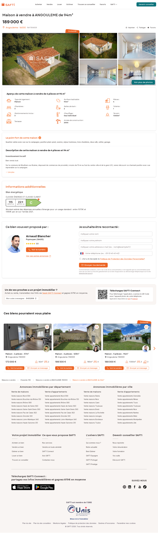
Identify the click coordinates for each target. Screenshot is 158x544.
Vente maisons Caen (91, 403)
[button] (28, 337)
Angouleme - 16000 (16, 27)
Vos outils (116, 456)
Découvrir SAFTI (119, 460)
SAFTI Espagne (92, 456)
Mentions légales (59, 523)
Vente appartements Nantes (128, 413)
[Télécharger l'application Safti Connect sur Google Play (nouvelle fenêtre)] (44, 487)
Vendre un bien (18, 447)
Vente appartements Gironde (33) (58, 416)
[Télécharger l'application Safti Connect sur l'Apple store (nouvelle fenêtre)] (21, 487)
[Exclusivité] (40, 59)
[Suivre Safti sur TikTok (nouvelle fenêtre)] (145, 487)
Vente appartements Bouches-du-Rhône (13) (62, 399)
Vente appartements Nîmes (127, 399)
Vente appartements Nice (127, 409)
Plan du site (26, 523)
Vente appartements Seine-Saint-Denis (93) (61, 409)
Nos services (47, 443)
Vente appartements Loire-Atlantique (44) (61, 419)
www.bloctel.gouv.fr (85, 273)
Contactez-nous (48, 460)
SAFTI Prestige (91, 464)
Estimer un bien (17, 451)
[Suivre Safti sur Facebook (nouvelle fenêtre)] (134, 487)
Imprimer (131, 28)
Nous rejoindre (118, 443)
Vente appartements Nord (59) (56, 396)
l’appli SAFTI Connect (51, 293)
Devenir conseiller (146, 4)
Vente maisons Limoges (93, 416)
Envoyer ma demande (95, 265)
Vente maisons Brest (91, 409)
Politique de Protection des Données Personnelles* (122, 259)
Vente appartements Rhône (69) (57, 403)
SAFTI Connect (48, 451)
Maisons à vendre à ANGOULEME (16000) (52, 380)
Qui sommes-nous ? (93, 443)
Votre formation (118, 451)
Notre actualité (91, 447)
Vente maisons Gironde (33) (22, 416)
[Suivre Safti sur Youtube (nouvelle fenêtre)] (140, 487)
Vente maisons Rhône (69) (21, 403)
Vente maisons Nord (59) (20, 396)
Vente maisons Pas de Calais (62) (24, 413)
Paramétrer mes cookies (126, 523)
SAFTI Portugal (91, 460)
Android (135, 299)
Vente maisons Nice (91, 399)
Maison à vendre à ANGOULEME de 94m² (88, 380)
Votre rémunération (120, 447)
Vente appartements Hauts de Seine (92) (60, 406)
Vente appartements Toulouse (129, 406)
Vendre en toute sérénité (51, 447)
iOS (129, 299)
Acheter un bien (18, 443)
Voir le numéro (38, 249)
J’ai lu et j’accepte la (113, 259)
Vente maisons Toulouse (93, 406)
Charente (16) (25, 380)
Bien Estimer (90, 451)
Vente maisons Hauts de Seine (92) (24, 406)
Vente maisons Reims (92, 396)
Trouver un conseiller (20, 460)
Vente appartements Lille (126, 423)
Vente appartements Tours (127, 403)
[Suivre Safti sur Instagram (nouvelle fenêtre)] (124, 487)
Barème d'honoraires (107, 523)
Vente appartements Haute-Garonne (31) (60, 423)
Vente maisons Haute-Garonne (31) (24, 423)
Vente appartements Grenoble (129, 396)
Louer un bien (17, 456)
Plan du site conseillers (42, 523)
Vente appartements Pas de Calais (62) (60, 413)
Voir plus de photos (143, 82)
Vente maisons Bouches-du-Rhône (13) (26, 399)
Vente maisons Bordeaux (93, 419)
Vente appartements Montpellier (129, 419)
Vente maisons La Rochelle (94, 413)
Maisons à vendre (8, 380)
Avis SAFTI (46, 456)
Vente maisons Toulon (92, 423)
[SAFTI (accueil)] (8, 4)
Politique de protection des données (82, 523)
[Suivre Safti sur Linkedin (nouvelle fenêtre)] (129, 487)
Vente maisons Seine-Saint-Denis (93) (25, 409)
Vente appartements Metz (127, 416)
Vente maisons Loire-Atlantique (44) (25, 419)
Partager (142, 28)
